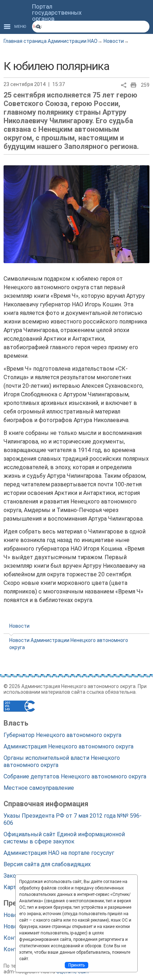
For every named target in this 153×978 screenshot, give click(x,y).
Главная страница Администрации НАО (50, 41)
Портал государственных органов (56, 13)
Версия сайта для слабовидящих (47, 864)
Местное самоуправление (39, 787)
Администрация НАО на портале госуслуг (59, 852)
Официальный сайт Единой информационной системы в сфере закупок (64, 838)
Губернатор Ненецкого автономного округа (62, 735)
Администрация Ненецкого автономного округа (68, 746)
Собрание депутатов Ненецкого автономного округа (75, 776)
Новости (114, 41)
